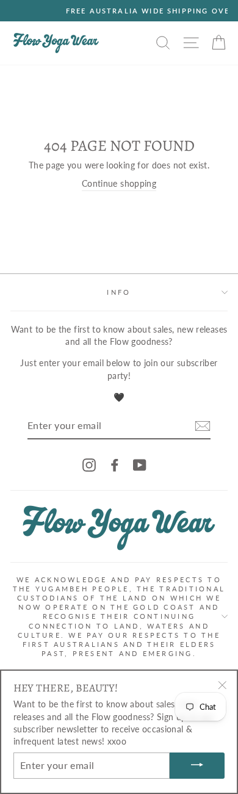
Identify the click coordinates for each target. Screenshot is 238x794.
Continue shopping (119, 183)
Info (119, 292)
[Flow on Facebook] (114, 464)
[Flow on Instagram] (89, 464)
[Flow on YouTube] (139, 464)
